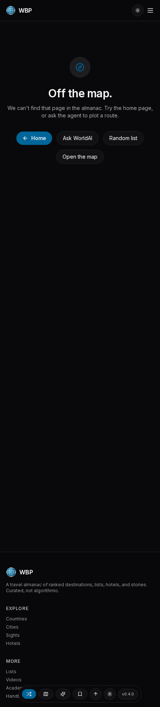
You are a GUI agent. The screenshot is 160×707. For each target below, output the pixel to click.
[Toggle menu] (150, 10)
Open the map (80, 156)
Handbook (17, 696)
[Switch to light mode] (138, 10)
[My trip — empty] (80, 694)
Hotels (13, 643)
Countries (16, 619)
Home (38, 138)
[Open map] (45, 694)
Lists (11, 671)
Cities (12, 627)
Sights (13, 635)
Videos (14, 679)
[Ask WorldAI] (62, 694)
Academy (16, 688)
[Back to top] (96, 694)
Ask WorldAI (77, 138)
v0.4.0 (128, 694)
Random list (123, 138)
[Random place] (29, 694)
